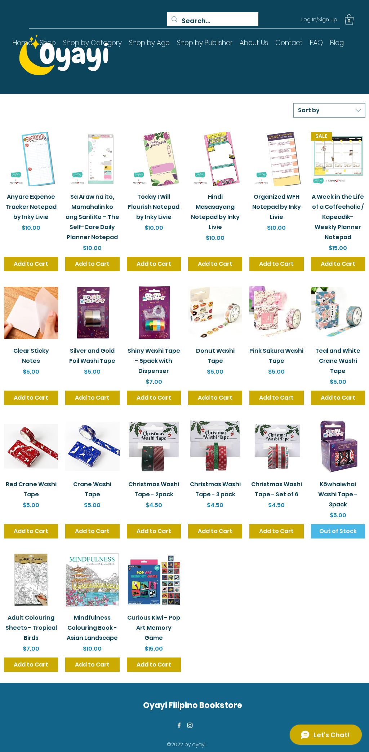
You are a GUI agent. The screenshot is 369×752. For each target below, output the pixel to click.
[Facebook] (179, 725)
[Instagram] (190, 725)
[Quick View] (31, 159)
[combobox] (329, 110)
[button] (349, 19)
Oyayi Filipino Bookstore (192, 705)
